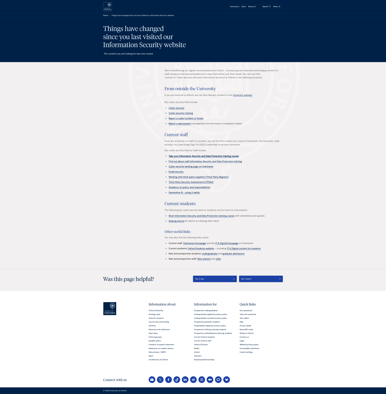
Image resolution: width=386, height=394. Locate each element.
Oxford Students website (201, 248)
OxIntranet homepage (194, 243)
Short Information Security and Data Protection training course (201, 215)
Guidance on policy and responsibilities (189, 187)
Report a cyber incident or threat (186, 118)
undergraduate (210, 253)
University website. (242, 95)
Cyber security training (181, 113)
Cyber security (176, 108)
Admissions (234, 6)
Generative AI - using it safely (184, 192)
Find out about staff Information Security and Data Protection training (205, 161)
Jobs (218, 258)
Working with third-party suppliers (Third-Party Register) (198, 176)
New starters (204, 258)
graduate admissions (233, 253)
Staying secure (176, 220)
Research (252, 6)
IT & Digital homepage (226, 243)
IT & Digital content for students (244, 248)
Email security (176, 171)
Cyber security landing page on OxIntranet (191, 166)
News (244, 6)
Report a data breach (180, 123)
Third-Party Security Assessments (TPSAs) (191, 182)
